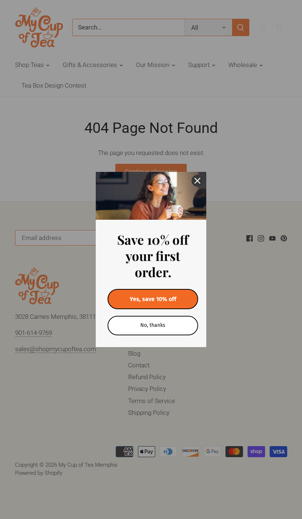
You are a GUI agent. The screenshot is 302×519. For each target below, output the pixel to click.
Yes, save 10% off (153, 299)
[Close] (197, 181)
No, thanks (152, 325)
